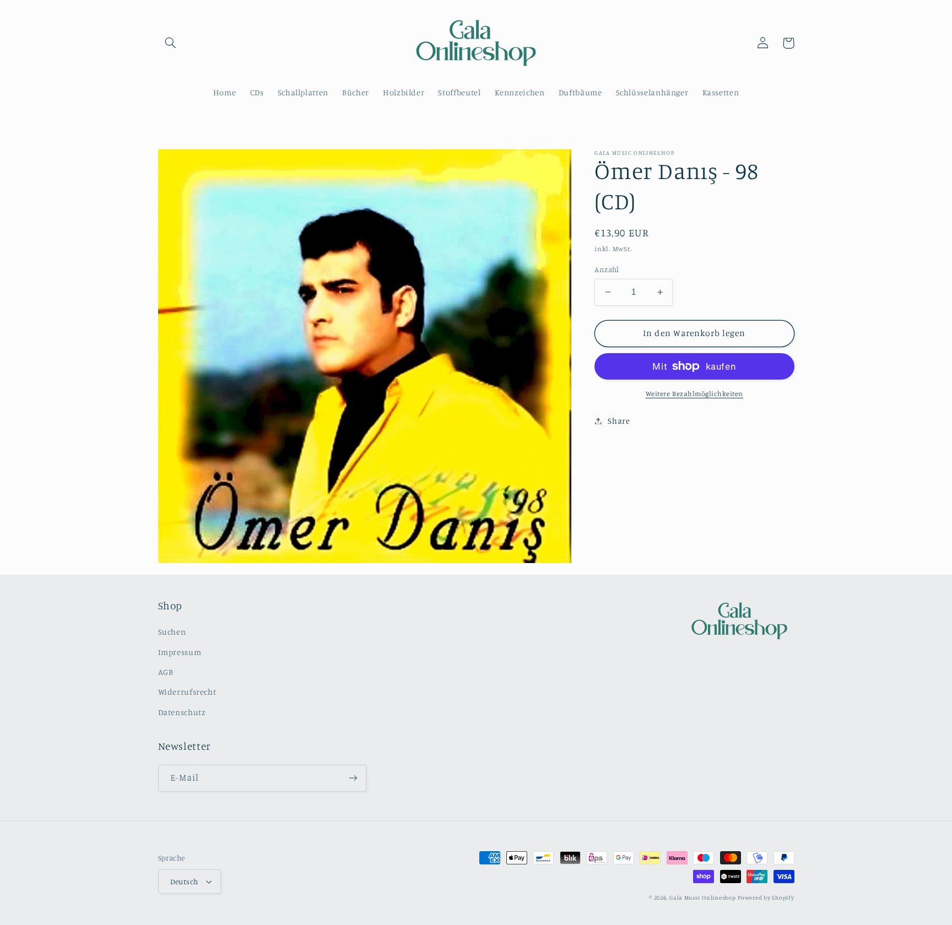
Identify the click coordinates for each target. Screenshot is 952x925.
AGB (166, 672)
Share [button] (619, 420)
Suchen (172, 631)
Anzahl (606, 269)
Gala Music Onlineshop (702, 897)
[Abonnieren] (352, 778)
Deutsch (184, 881)
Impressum (180, 652)
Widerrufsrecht (187, 691)
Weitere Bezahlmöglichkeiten (694, 394)
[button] (170, 43)
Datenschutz (182, 712)
